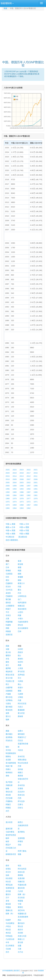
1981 (36, 495)
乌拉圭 (20, 750)
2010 (8, 479)
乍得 (19, 904)
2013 (22, 476)
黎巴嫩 (8, 599)
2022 (29, 470)
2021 (36, 470)
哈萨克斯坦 (22, 603)
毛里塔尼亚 (10, 888)
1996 (36, 486)
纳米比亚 (21, 872)
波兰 (7, 665)
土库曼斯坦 (10, 606)
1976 (36, 499)
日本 (7, 567)
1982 (29, 495)
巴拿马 (20, 804)
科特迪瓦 (9, 936)
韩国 (19, 571)
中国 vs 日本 (24, 524)
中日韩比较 (10, 537)
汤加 (19, 845)
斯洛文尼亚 (10, 675)
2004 (15, 483)
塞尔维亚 (9, 707)
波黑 (7, 713)
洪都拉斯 (9, 785)
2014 (15, 476)
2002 (29, 483)
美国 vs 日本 (10, 527)
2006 (36, 479)
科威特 (8, 625)
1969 (15, 505)
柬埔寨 (20, 577)
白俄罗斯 (9, 688)
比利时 (20, 649)
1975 (8, 502)
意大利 (8, 652)
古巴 (7, 811)
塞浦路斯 (21, 710)
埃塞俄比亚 (22, 914)
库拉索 (8, 795)
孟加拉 (8, 593)
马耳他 (20, 681)
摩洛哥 (8, 904)
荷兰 (7, 684)
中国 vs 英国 (10, 530)
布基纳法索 (22, 885)
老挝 (7, 580)
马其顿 (20, 694)
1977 (29, 499)
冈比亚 (8, 930)
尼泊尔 (8, 587)
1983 (22, 495)
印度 (19, 587)
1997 (29, 486)
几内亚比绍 (10, 939)
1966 (36, 505)
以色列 (20, 612)
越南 (19, 574)
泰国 (19, 567)
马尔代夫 (9, 590)
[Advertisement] (23, 34)
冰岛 (7, 659)
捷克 (7, 662)
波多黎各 (9, 737)
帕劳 (7, 841)
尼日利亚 (21, 898)
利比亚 (8, 882)
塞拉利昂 (21, 888)
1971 (36, 502)
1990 (8, 492)
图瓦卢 (8, 845)
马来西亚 (9, 574)
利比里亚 (9, 878)
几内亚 (20, 891)
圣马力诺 (9, 678)
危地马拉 (21, 795)
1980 (8, 499)
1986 (36, 492)
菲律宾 (8, 571)
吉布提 (8, 891)
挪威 (19, 691)
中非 (7, 942)
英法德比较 (22, 537)
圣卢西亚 (9, 782)
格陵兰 (20, 772)
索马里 (20, 942)
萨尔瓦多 (21, 801)
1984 (15, 495)
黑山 (19, 684)
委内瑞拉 (9, 734)
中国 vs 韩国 (24, 534)
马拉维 (8, 949)
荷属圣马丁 (22, 737)
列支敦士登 (10, 681)
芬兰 (19, 678)
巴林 (19, 631)
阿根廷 (8, 808)
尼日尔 (8, 872)
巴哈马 (20, 808)
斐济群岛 (21, 832)
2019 (15, 473)
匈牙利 (20, 662)
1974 (15, 502)
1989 (15, 492)
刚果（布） (10, 914)
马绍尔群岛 (10, 832)
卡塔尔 (20, 619)
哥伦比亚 (9, 792)
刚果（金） (22, 894)
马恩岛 (8, 704)
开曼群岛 (9, 801)
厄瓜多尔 (21, 792)
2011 (35, 476)
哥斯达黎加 (22, 760)
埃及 (19, 866)
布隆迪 (8, 907)
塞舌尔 (8, 894)
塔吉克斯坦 (22, 609)
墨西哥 (20, 776)
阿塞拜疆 (9, 622)
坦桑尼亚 (21, 882)
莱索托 (20, 907)
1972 (29, 502)
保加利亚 (9, 672)
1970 (8, 505)
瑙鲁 (19, 854)
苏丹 (7, 952)
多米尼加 (21, 785)
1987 (29, 492)
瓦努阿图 (21, 838)
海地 (7, 776)
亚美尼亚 (9, 635)
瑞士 (19, 656)
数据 (5, 8)
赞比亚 (20, 926)
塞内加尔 (21, 923)
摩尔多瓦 (9, 697)
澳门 (7, 564)
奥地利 (20, 659)
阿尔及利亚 (22, 869)
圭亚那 (8, 760)
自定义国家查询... (12, 540)
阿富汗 (8, 609)
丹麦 (19, 700)
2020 (8, 473)
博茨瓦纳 (9, 885)
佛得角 (20, 875)
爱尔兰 (8, 716)
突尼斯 (20, 933)
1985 (8, 495)
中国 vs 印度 (24, 530)
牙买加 (8, 750)
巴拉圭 (20, 740)
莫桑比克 (9, 910)
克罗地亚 (21, 675)
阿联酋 (8, 631)
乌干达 (20, 952)
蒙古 (19, 590)
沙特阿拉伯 (22, 596)
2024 (15, 470)
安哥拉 (8, 869)
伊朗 (7, 628)
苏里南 (20, 788)
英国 (7, 646)
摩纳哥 (20, 716)
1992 (29, 489)
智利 (7, 747)
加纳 (7, 875)
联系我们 (17, 971)
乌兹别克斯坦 (23, 622)
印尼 (7, 577)
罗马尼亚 (21, 672)
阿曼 (19, 615)
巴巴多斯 (9, 798)
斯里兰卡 (21, 583)
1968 (22, 505)
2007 (29, 479)
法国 (7, 649)
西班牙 (20, 652)
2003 (22, 483)
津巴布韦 (21, 910)
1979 (15, 499)
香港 (19, 561)
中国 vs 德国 (24, 527)
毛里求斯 (21, 878)
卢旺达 (8, 926)
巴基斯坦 (9, 583)
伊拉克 (20, 625)
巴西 (19, 798)
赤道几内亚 (22, 936)
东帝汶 (8, 615)
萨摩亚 (20, 841)
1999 (15, 486)
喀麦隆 (20, 901)
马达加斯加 (10, 923)
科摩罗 (8, 920)
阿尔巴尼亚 (22, 704)
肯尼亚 (8, 933)
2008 (22, 479)
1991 (36, 489)
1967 (29, 505)
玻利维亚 (21, 734)
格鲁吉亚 (21, 606)
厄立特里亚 (10, 946)
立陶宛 (20, 697)
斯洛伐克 (9, 710)
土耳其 (20, 668)
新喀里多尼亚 (11, 854)
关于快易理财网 (7, 971)
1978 (22, 499)
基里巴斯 (9, 829)
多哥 (7, 901)
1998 (22, 486)
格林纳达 (9, 772)
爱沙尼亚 (21, 713)
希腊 (19, 665)
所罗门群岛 (22, 851)
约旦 (19, 593)
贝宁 (7, 898)
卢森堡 (8, 694)
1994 (15, 489)
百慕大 (8, 769)
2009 (15, 479)
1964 (15, 508)
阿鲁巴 (8, 804)
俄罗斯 (8, 668)
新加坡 (20, 564)
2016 (36, 473)
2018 (22, 473)
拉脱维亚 (9, 691)
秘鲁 (7, 788)
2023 (22, 470)
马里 (19, 949)
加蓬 (19, 946)
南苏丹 (20, 930)
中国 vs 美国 (10, 524)
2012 (29, 476)
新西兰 (20, 822)
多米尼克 (21, 756)
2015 (8, 476)
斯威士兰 (21, 939)
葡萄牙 (8, 656)
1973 (22, 502)
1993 (22, 489)
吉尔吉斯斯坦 (23, 628)
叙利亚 (8, 603)
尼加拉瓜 (9, 740)
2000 (8, 486)
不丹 (7, 612)
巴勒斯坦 (9, 596)
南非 (7, 866)
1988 (22, 492)
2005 (8, 483)
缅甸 (19, 580)
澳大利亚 (9, 822)
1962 (29, 508)
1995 (8, 489)
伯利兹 (20, 769)
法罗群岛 (9, 700)
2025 (8, 470)
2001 (36, 483)
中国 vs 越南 (10, 534)
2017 (29, 473)
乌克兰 (20, 707)
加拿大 (20, 731)
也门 (19, 599)
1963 (22, 508)
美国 (7, 731)
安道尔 (20, 688)
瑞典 (7, 720)
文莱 (7, 619)
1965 (8, 508)
